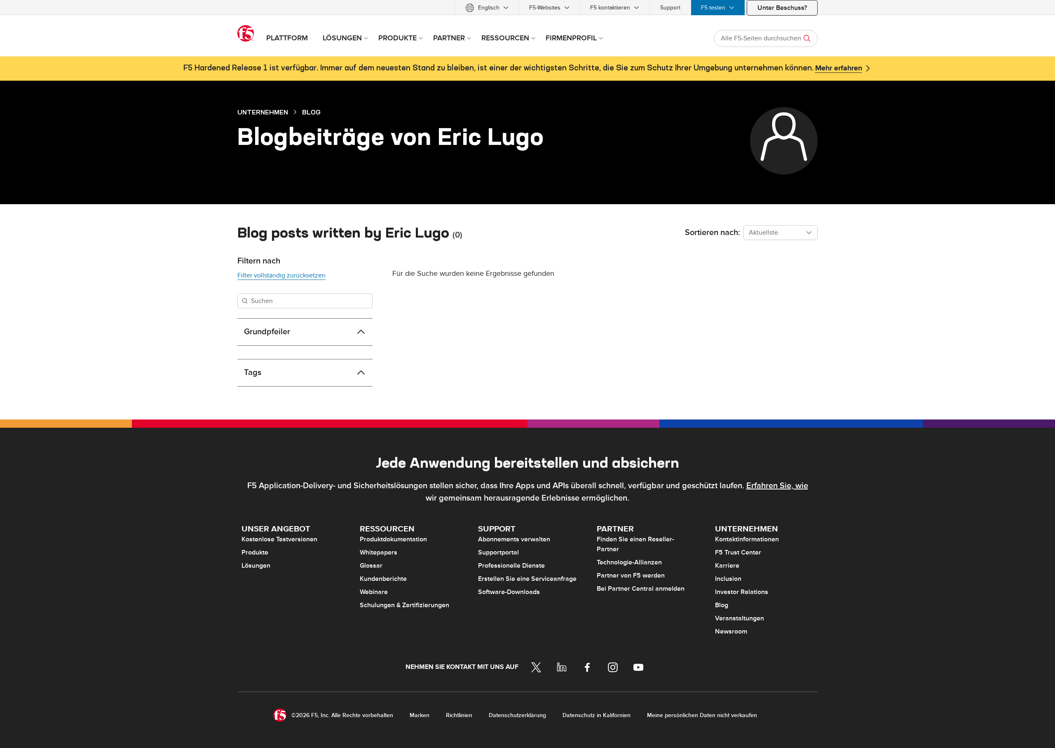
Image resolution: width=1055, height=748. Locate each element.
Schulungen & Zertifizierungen (404, 605)
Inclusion (728, 579)
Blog (311, 112)
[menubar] (527, 7)
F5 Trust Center (738, 552)
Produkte (254, 552)
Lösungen (255, 566)
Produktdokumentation (393, 539)
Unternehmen (262, 112)
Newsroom (731, 631)
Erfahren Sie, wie (777, 486)
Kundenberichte (383, 579)
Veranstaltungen (739, 618)
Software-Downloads (509, 592)
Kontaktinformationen (747, 539)
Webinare (374, 592)
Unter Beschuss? (782, 8)
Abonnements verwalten (514, 539)
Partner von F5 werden (631, 575)
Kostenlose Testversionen (279, 539)
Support (670, 7)
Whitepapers (378, 552)
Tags (252, 372)
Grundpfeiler (267, 332)
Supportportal (498, 552)
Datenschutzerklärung (517, 715)
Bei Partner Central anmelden (641, 589)
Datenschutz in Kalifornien (597, 715)
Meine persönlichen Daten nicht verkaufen (702, 715)
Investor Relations (741, 592)
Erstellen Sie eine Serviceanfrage (527, 579)
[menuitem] (487, 7)
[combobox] (780, 232)
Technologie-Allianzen (629, 562)
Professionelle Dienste (511, 566)
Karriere (727, 566)
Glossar (371, 566)
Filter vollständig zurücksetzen (281, 275)
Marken (419, 715)
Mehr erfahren (838, 68)
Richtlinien (459, 715)
